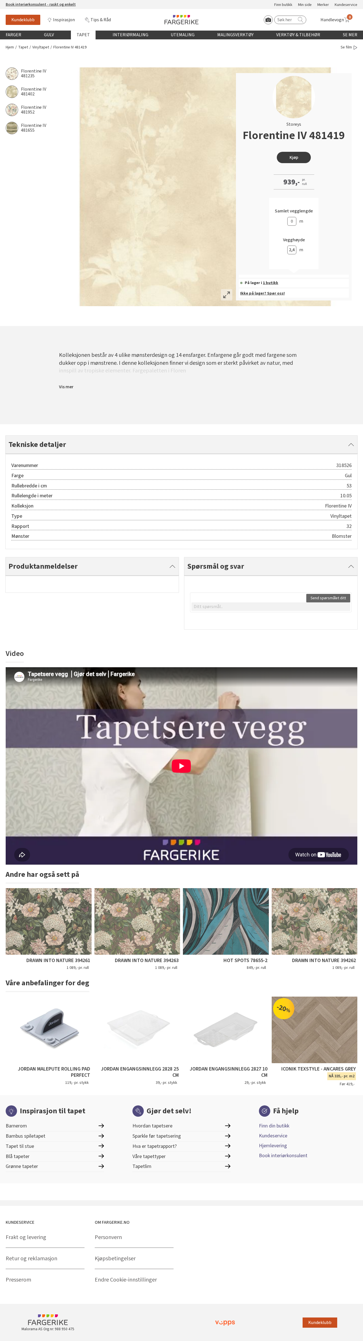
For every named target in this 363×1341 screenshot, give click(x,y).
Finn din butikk (274, 1125)
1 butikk (270, 282)
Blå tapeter (17, 1156)
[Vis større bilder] (226, 294)
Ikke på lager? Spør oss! (262, 293)
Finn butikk (283, 5)
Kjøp (294, 157)
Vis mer (66, 387)
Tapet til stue (20, 1146)
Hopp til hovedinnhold (22, 3)
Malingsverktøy (235, 35)
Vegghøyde (294, 240)
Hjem (10, 47)
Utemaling (183, 35)
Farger (13, 35)
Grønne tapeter (22, 1166)
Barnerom (16, 1125)
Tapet (83, 35)
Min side (305, 5)
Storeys (293, 124)
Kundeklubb (23, 20)
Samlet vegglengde (294, 211)
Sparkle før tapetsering (156, 1136)
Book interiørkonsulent (283, 1155)
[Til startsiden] (181, 20)
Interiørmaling (130, 35)
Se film (346, 47)
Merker (323, 5)
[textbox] (271, 607)
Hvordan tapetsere (152, 1125)
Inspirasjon (64, 20)
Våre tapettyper (149, 1156)
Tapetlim (141, 1166)
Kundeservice (346, 5)
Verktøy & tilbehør (298, 35)
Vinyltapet (40, 47)
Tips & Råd (100, 20)
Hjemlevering (273, 1145)
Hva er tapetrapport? (154, 1146)
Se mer (350, 35)
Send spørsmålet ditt (328, 598)
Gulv (49, 35)
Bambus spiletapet (25, 1136)
